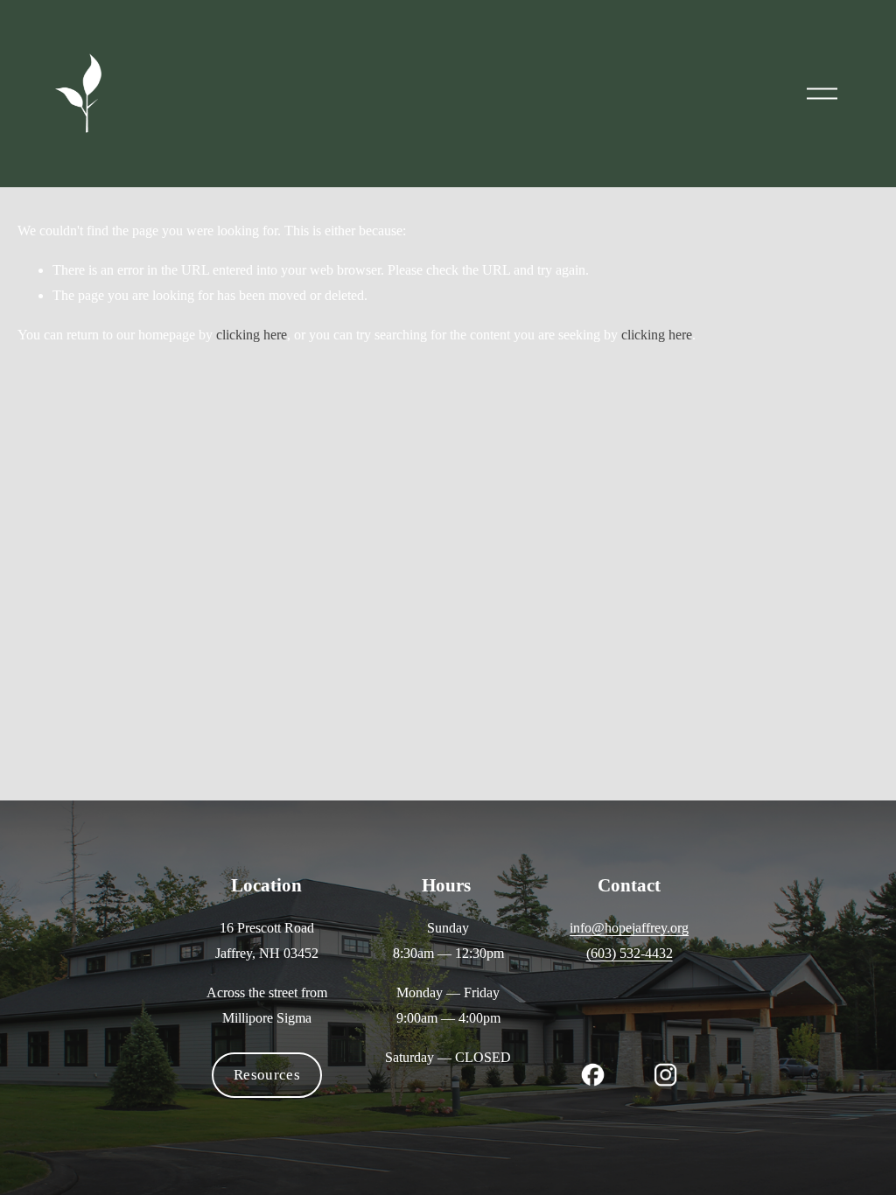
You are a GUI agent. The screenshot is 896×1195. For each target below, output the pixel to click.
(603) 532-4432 (629, 953)
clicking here (251, 334)
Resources (267, 1074)
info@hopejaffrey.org (629, 927)
